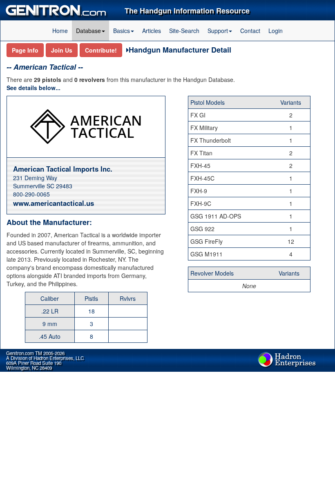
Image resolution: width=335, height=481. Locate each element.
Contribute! (101, 50)
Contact (250, 30)
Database (88, 30)
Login (275, 30)
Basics (121, 30)
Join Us (61, 50)
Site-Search (184, 30)
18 (91, 311)
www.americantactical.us (53, 203)
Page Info (25, 50)
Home (60, 30)
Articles (151, 30)
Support (218, 30)
